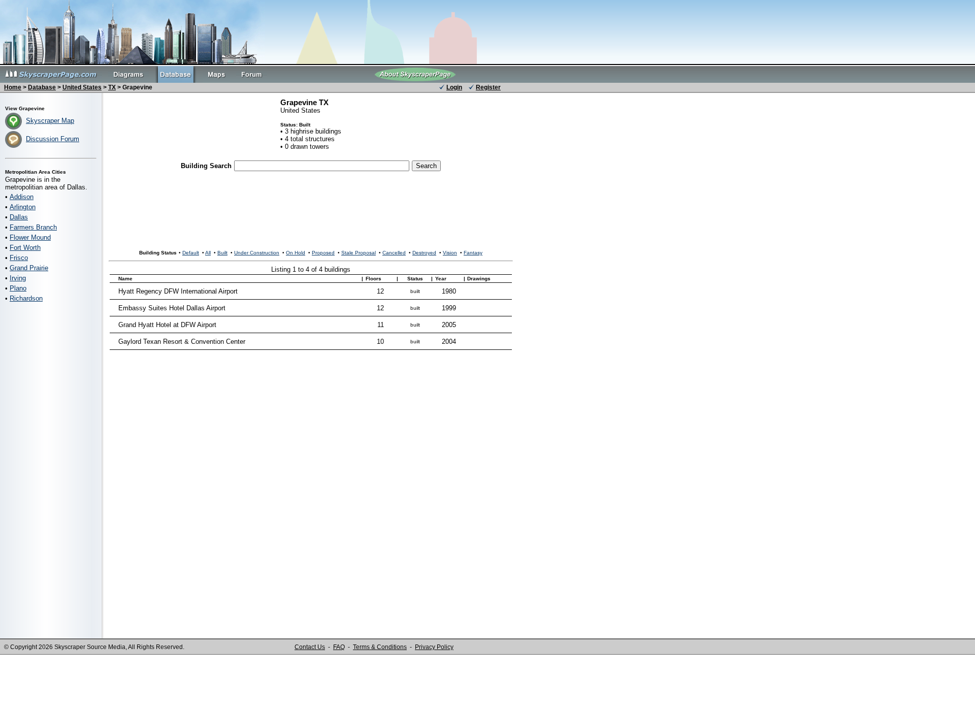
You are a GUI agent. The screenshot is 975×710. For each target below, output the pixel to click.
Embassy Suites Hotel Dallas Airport (171, 308)
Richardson (26, 298)
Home (12, 87)
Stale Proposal (358, 252)
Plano (18, 288)
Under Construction (256, 252)
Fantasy (473, 252)
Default (190, 252)
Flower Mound (30, 237)
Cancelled (394, 252)
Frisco (19, 258)
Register (488, 87)
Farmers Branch (33, 227)
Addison (22, 197)
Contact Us (310, 647)
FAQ (339, 647)
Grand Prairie (29, 268)
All (208, 252)
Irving (18, 278)
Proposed (323, 252)
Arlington (23, 207)
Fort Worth (25, 247)
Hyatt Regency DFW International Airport (178, 291)
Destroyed (424, 252)
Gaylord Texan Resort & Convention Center (181, 341)
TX (112, 87)
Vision (450, 252)
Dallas (19, 217)
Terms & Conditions (380, 647)
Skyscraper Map (50, 120)
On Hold (295, 252)
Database (42, 87)
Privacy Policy (434, 647)
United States (82, 87)
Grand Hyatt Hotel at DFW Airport (167, 325)
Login (454, 87)
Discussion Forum (52, 139)
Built (222, 252)
